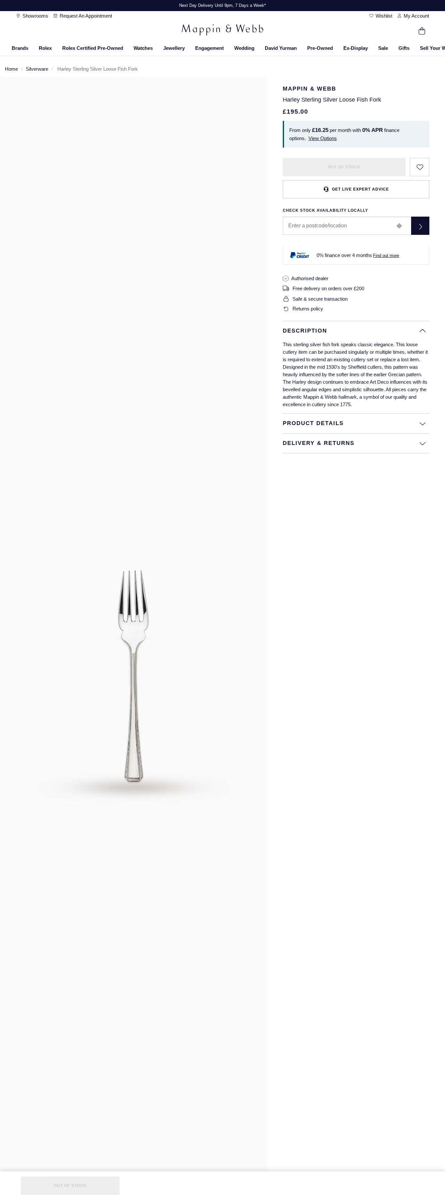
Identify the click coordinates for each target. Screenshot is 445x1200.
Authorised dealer (309, 278)
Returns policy (308, 308)
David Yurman (281, 48)
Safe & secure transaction (320, 299)
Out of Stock (344, 167)
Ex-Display (355, 48)
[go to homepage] (222, 30)
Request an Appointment (85, 16)
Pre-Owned (320, 48)
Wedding (244, 48)
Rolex (45, 48)
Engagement (209, 48)
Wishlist (383, 16)
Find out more (386, 255)
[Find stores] (420, 226)
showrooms (34, 16)
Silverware (37, 69)
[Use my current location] (399, 226)
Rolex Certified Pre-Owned (92, 48)
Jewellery (174, 48)
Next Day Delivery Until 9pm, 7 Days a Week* (222, 5)
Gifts (403, 48)
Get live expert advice (360, 189)
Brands (20, 48)
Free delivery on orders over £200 (328, 288)
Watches (143, 48)
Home (11, 69)
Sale (383, 48)
